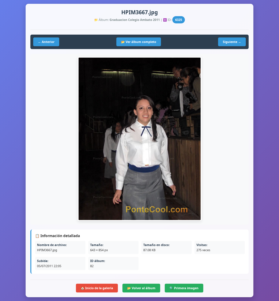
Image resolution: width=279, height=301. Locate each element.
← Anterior (46, 42)
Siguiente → (232, 42)
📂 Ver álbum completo (138, 42)
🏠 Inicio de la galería (97, 288)
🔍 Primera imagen (184, 288)
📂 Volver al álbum (141, 288)
